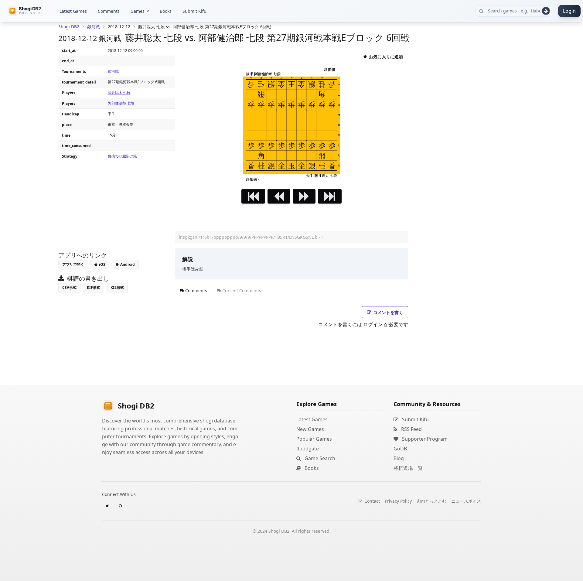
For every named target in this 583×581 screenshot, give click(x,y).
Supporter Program (424, 439)
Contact (371, 501)
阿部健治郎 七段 (121, 103)
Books (166, 11)
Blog (399, 458)
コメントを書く (388, 312)
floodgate (307, 448)
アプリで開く (73, 264)
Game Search (319, 458)
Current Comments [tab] (241, 290)
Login (569, 11)
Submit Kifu (194, 11)
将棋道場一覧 (408, 468)
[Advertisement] (116, 203)
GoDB (400, 448)
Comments (109, 11)
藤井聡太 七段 (119, 92)
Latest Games (73, 11)
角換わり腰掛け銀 (122, 156)
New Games (310, 429)
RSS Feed (411, 429)
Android (127, 264)
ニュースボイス (466, 501)
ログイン (373, 324)
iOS (102, 264)
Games (138, 11)
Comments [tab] (196, 290)
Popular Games (314, 439)
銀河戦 (113, 71)
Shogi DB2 (68, 26)
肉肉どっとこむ (431, 501)
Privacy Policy (398, 501)
